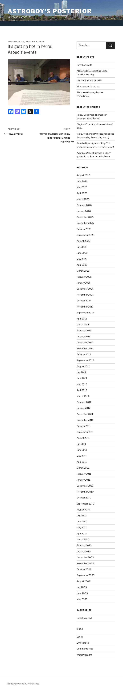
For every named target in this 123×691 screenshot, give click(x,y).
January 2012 (83, 408)
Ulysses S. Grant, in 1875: (89, 80)
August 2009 (83, 581)
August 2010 (83, 509)
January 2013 (83, 336)
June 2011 (82, 449)
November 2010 (85, 491)
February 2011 (84, 473)
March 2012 (83, 396)
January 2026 (84, 211)
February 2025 (84, 276)
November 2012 (85, 348)
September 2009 (85, 575)
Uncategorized (84, 618)
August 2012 (83, 366)
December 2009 (85, 557)
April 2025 (82, 264)
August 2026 (83, 175)
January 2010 (84, 551)
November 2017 (85, 306)
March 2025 (83, 270)
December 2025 (85, 217)
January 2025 (84, 282)
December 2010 (85, 485)
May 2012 (82, 384)
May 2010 (82, 527)
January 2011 (83, 479)
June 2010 (82, 521)
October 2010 (84, 497)
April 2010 (82, 533)
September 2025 (85, 235)
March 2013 (83, 324)
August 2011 (83, 438)
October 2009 (84, 569)
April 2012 (82, 390)
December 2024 (85, 288)
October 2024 (84, 300)
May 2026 (82, 187)
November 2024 (85, 294)
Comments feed (85, 648)
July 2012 (81, 372)
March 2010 (83, 539)
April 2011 (82, 461)
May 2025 (82, 259)
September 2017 (85, 312)
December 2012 (85, 342)
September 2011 (85, 432)
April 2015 (82, 318)
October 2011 (84, 426)
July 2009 (82, 587)
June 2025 (82, 252)
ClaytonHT (82, 124)
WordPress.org (84, 654)
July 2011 (81, 444)
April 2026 (82, 193)
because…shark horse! (88, 118)
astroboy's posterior (50, 11)
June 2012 (82, 378)
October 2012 (84, 354)
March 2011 (83, 467)
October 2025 (84, 229)
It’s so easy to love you (88, 86)
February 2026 (84, 205)
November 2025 (85, 223)
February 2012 (84, 402)
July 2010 (81, 515)
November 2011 (85, 420)
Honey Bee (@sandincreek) (90, 114)
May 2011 (82, 456)
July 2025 (81, 247)
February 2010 (84, 545)
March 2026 (83, 199)
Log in (80, 636)
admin (40, 42)
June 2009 (82, 593)
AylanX (80, 153)
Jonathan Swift (84, 65)
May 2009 (82, 599)
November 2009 (85, 563)
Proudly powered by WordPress (23, 683)
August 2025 (83, 240)
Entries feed (83, 642)
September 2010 (85, 503)
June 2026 (82, 181)
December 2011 (85, 414)
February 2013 (84, 330)
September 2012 (85, 360)
